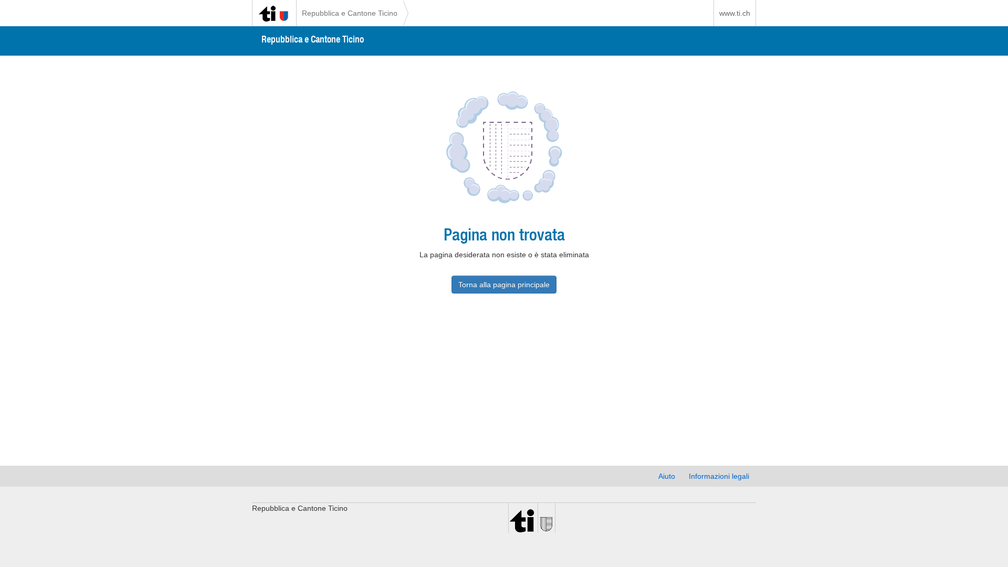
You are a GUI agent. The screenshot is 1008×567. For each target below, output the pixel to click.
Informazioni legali (719, 476)
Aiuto (666, 476)
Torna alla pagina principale (504, 284)
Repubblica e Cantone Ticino (349, 13)
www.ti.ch (734, 13)
